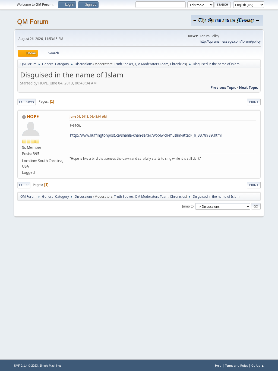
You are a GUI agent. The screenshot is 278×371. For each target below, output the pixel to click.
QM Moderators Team (151, 64)
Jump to (188, 206)
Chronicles (178, 64)
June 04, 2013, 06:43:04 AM (88, 116)
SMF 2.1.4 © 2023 (26, 365)
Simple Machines (50, 365)
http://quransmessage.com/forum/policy (230, 41)
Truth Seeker (123, 64)
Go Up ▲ (257, 365)
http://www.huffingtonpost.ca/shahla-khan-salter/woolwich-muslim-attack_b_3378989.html (146, 135)
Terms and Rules (236, 365)
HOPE (33, 117)
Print (253, 102)
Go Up (24, 185)
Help (218, 365)
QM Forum (32, 21)
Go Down (26, 102)
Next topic (248, 87)
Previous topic (223, 87)
